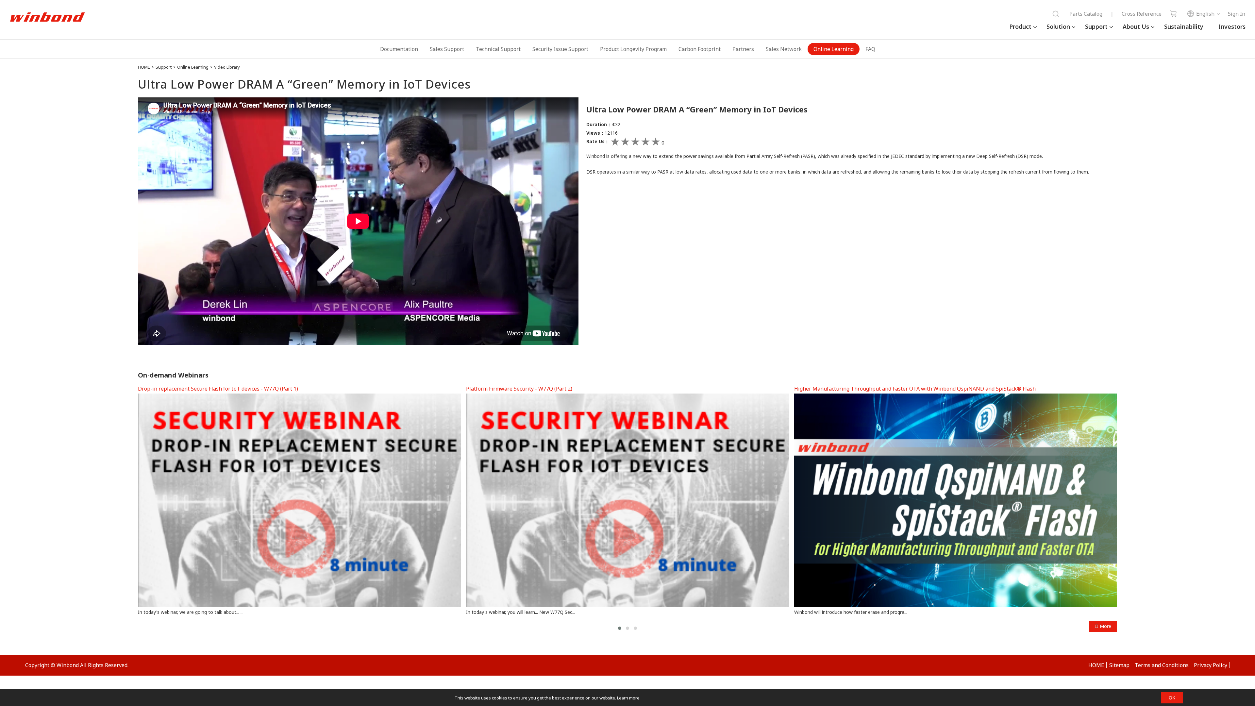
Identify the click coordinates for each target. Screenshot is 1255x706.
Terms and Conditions (1162, 665)
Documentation (399, 49)
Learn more (628, 698)
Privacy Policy (1210, 665)
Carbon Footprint (699, 49)
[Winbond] (47, 17)
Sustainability (1183, 26)
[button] (620, 628)
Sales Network (784, 49)
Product (1020, 26)
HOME (144, 67)
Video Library (227, 67)
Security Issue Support (560, 49)
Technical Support (498, 49)
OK (1172, 698)
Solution (1058, 26)
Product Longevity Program (633, 49)
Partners (743, 49)
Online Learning (833, 49)
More (1104, 626)
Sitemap (1119, 665)
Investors (1232, 26)
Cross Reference (1142, 13)
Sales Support (447, 49)
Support (1096, 26)
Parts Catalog (1085, 13)
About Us (1136, 26)
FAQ (870, 49)
